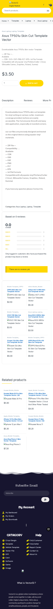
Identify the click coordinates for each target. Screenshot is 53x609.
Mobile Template (12, 286)
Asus (5, 436)
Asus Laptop (42, 21)
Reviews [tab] (28, 100)
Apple (30, 390)
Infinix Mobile (32, 286)
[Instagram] (49, 529)
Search (48, 10)
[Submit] (45, 499)
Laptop (28, 21)
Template (15, 21)
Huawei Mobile (9, 390)
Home (4, 21)
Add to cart (32, 83)
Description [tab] (7, 100)
